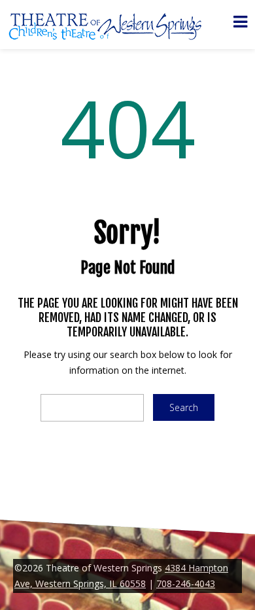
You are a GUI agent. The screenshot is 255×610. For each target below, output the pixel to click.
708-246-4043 (185, 583)
